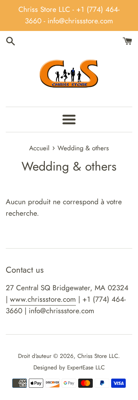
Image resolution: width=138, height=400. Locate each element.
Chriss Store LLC (97, 356)
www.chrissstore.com (43, 299)
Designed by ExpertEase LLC (69, 367)
